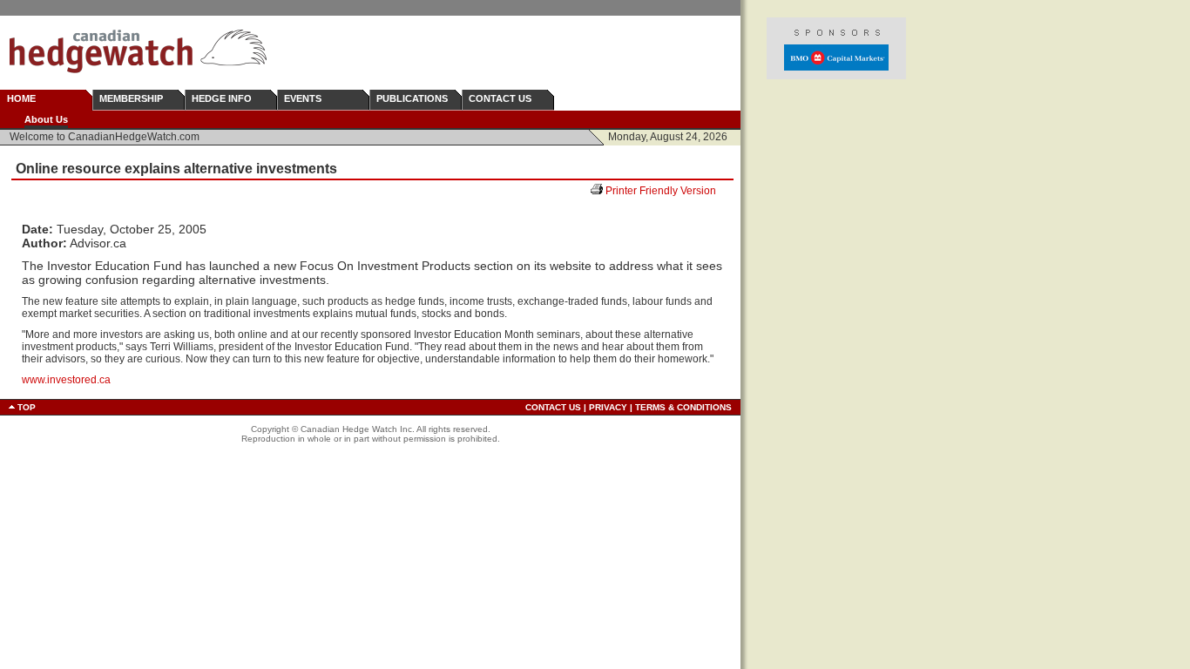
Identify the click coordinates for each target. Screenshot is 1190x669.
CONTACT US (500, 98)
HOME (21, 98)
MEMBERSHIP (131, 98)
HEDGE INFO (222, 98)
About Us (46, 119)
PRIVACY (608, 407)
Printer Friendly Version (667, 191)
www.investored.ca (66, 380)
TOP (26, 407)
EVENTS (302, 98)
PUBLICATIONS (412, 98)
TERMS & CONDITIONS (683, 407)
